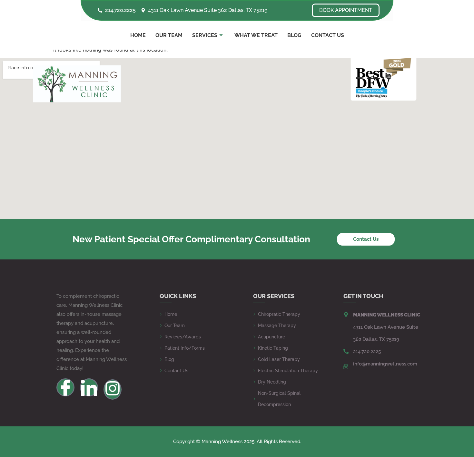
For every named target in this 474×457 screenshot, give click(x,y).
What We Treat (256, 35)
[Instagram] (113, 389)
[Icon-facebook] (65, 387)
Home (138, 35)
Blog (294, 35)
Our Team (169, 35)
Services (204, 35)
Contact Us (327, 35)
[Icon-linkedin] (89, 387)
